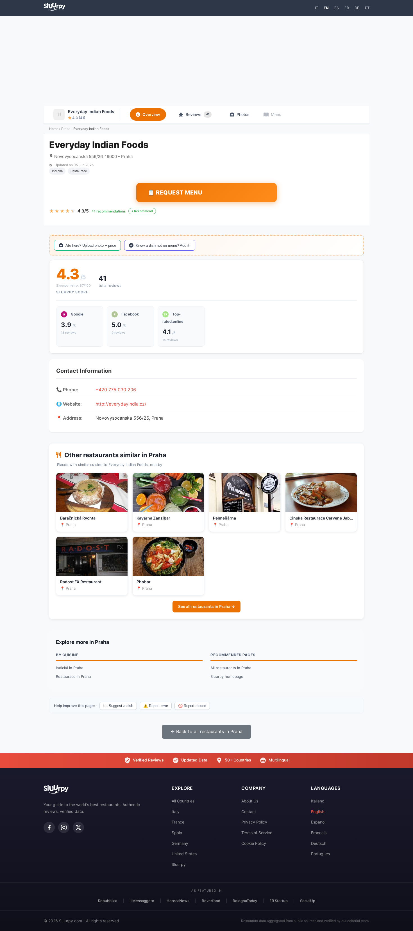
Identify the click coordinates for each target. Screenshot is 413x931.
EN (326, 8)
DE (357, 8)
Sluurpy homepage (226, 676)
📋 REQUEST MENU (175, 192)
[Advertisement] (206, 60)
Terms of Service (256, 832)
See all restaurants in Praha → (206, 606)
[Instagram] (63, 827)
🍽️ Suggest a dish (118, 706)
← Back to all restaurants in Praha (206, 731)
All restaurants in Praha (230, 667)
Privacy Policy (254, 822)
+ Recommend (142, 211)
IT (316, 8)
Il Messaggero (142, 900)
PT (367, 8)
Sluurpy (179, 864)
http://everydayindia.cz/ (121, 404)
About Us (249, 801)
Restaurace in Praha (73, 676)
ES (336, 8)
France (178, 822)
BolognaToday (245, 900)
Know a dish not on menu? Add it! (163, 245)
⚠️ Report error (155, 706)
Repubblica (107, 900)
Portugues (320, 853)
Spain (177, 832)
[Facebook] (49, 827)
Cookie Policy (253, 843)
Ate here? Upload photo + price (90, 245)
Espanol (318, 822)
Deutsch (318, 843)
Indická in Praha (69, 667)
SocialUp (307, 900)
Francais (318, 832)
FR (346, 8)
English (317, 811)
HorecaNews (178, 900)
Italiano (317, 801)
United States (184, 853)
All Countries (183, 801)
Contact (248, 811)
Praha (66, 129)
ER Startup (278, 900)
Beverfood (211, 900)
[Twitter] (78, 827)
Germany (180, 843)
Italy (176, 811)
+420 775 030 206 (116, 389)
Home (53, 129)
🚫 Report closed (192, 706)
